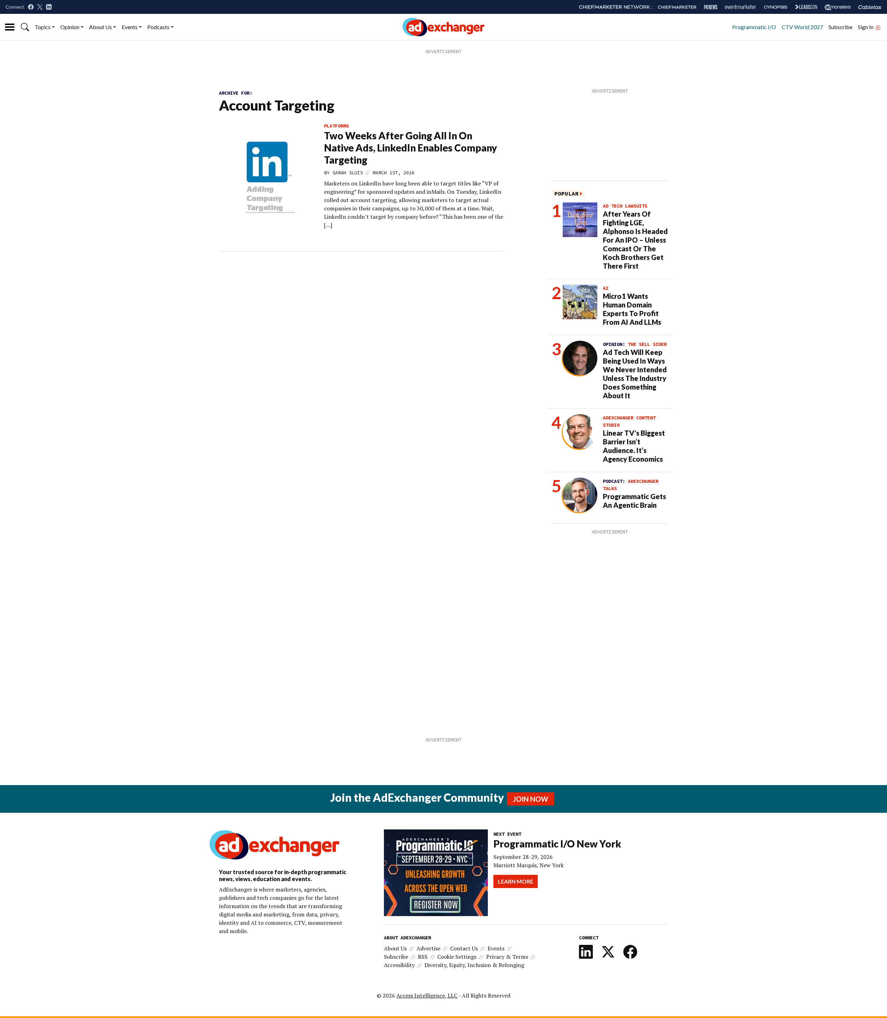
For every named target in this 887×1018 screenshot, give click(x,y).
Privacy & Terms (507, 956)
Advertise (428, 948)
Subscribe (840, 27)
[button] (25, 27)
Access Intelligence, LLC (426, 995)
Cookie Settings (456, 956)
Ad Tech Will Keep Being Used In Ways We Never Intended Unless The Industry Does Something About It (635, 374)
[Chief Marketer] (677, 7)
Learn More (515, 881)
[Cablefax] (869, 7)
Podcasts (158, 27)
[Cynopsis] (775, 7)
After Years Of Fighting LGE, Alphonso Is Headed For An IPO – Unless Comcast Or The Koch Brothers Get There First (635, 240)
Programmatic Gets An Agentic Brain (634, 500)
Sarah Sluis (347, 172)
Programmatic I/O (754, 27)
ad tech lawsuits (625, 206)
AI (605, 288)
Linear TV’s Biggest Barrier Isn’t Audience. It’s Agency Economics (634, 446)
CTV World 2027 (802, 27)
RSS (423, 956)
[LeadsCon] (806, 7)
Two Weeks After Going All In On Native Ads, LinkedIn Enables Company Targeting (410, 148)
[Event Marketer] (740, 7)
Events (130, 27)
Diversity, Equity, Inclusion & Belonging (474, 965)
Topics (43, 27)
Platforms (336, 126)
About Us (100, 27)
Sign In (866, 27)
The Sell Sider (647, 344)
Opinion (69, 27)
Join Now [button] (530, 799)
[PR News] (710, 7)
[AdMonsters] (838, 7)
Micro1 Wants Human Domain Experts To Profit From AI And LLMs (632, 309)
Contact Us (464, 948)
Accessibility (399, 965)
